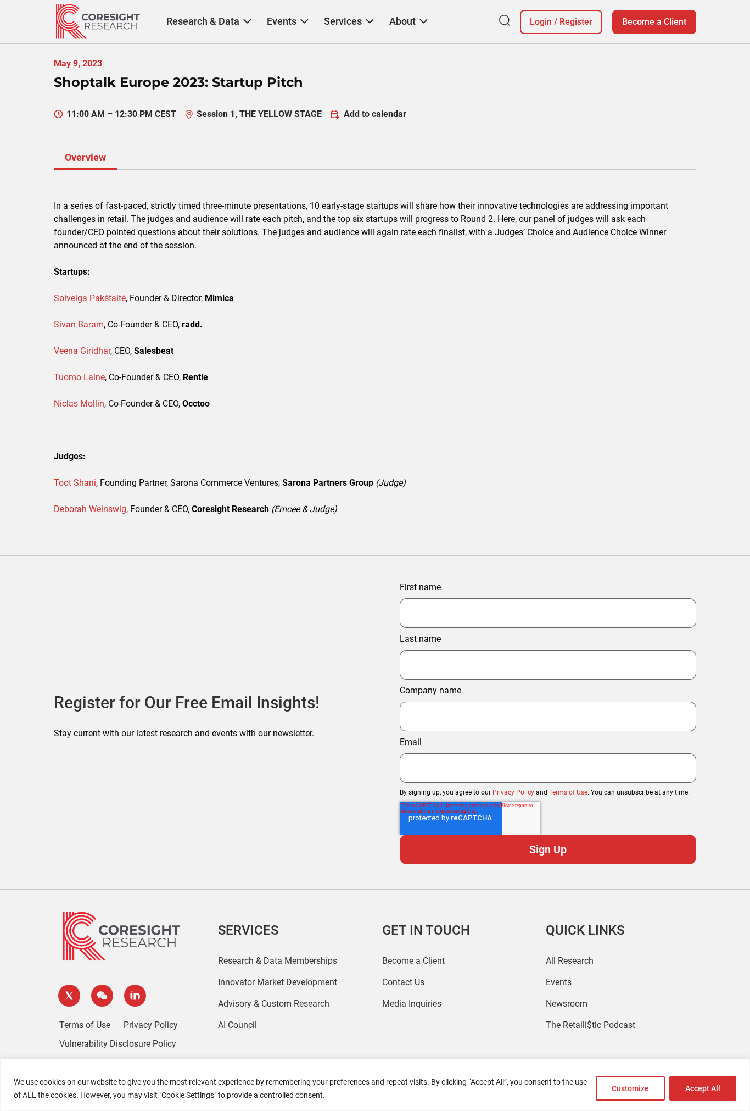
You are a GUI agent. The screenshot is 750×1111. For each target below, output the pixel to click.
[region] (375, 1085)
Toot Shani (75, 482)
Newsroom (566, 1003)
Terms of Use (568, 792)
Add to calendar (375, 114)
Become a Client (654, 21)
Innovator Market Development (277, 982)
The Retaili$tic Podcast (590, 1025)
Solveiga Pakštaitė (90, 298)
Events (559, 982)
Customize (630, 1088)
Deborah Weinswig (90, 509)
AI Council (237, 1025)
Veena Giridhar (82, 351)
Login (541, 21)
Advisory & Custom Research (273, 1003)
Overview (85, 157)
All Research (570, 961)
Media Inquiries (411, 1003)
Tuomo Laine (79, 377)
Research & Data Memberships (277, 961)
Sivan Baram (79, 324)
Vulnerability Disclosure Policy (117, 1043)
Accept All (702, 1088)
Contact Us (403, 982)
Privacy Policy (513, 792)
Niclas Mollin (79, 403)
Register (575, 21)
